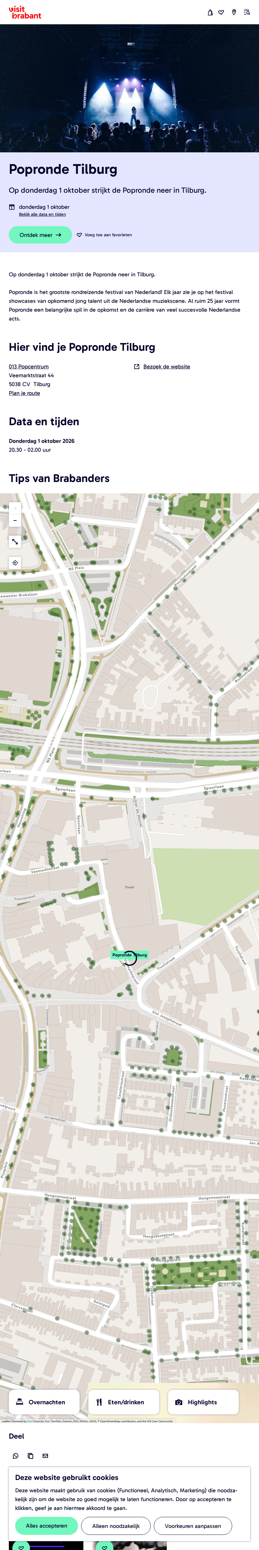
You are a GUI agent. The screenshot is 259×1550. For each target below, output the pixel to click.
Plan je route (24, 393)
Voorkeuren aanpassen (193, 1526)
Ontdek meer (36, 235)
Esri (29, 1421)
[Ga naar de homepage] (29, 12)
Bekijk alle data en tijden (42, 214)
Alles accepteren (46, 1525)
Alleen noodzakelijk (116, 1526)
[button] (129, 958)
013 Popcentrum (29, 366)
